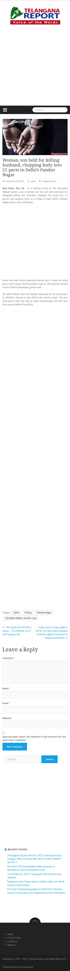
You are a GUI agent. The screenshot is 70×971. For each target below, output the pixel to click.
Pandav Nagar (44, 612)
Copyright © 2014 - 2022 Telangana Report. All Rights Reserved (34, 958)
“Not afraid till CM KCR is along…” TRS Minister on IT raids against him (17, 631)
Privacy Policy (14, 937)
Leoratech (28, 966)
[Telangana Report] (35, 15)
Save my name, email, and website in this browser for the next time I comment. (34, 738)
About (10, 934)
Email (6, 703)
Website (6, 718)
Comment (8, 658)
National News (49, 181)
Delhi (16, 612)
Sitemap (11, 944)
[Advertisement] (35, 64)
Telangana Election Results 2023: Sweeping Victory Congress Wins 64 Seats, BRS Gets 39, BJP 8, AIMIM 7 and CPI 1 (34, 859)
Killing (28, 612)
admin (33, 181)
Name (6, 688)
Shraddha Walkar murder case (20, 618)
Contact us (12, 941)
